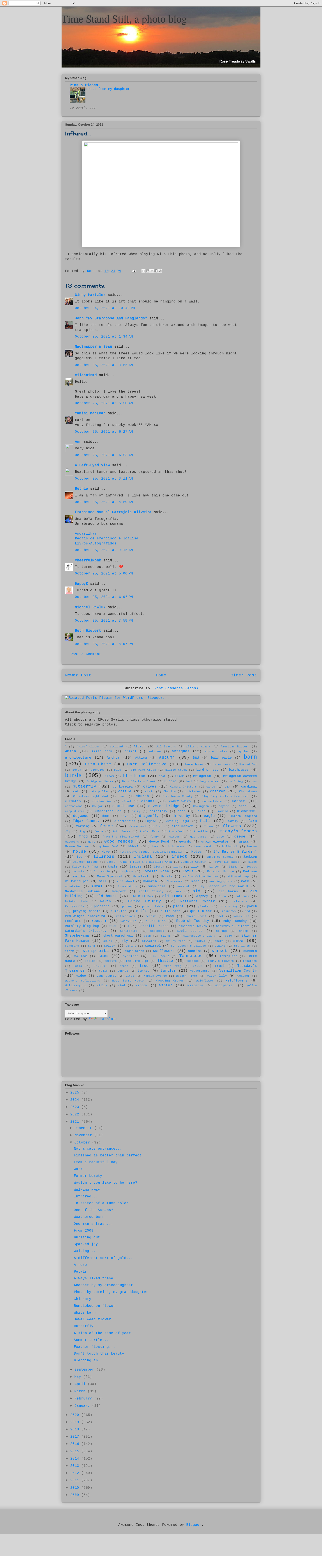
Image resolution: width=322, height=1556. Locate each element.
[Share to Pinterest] (160, 271)
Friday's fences (237, 831)
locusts (78, 871)
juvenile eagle (227, 862)
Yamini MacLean (90, 413)
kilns (252, 862)
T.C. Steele (159, 956)
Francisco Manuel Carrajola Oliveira (113, 512)
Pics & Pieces (84, 85)
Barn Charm (98, 764)
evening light (178, 821)
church (142, 796)
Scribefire (129, 931)
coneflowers (180, 801)
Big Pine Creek (143, 770)
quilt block (201, 911)
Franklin (201, 831)
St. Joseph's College (188, 946)
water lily (217, 976)
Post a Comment (86, 654)
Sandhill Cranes (153, 926)
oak (178, 891)
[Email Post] (134, 271)
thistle (165, 961)
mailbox (80, 876)
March (81, 1391)
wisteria (195, 985)
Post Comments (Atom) (176, 688)
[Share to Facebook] (156, 271)
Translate (108, 1019)
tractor (100, 966)
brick (179, 776)
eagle (209, 816)
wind (121, 985)
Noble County (151, 891)
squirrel (153, 946)
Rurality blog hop (82, 926)
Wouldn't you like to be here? (105, 1183)
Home (161, 675)
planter (204, 906)
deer (182, 811)
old (196, 891)
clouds (147, 801)
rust (113, 926)
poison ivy (229, 906)
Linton (214, 866)
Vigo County (106, 976)
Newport (119, 891)
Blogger (194, 1525)
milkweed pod (77, 881)
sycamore (130, 956)
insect (179, 856)
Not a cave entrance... (98, 1149)
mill (103, 881)
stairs (220, 946)
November (84, 1135)
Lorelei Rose (156, 871)
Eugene (150, 821)
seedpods (157, 931)
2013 (75, 1466)
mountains (73, 886)
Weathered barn (89, 1217)
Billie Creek (176, 770)
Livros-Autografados (96, 544)
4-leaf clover (88, 746)
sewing (221, 931)
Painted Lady (76, 901)
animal (130, 751)
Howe (106, 852)
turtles (168, 971)
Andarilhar (86, 534)
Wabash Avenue (155, 976)
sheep (243, 931)
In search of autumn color (101, 1203)
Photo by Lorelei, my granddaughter (111, 1292)
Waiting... (85, 1251)
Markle (167, 876)
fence (106, 826)
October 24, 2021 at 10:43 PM (105, 308)
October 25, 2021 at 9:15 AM (104, 550)
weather (243, 976)
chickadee (193, 791)
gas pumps (198, 836)
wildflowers (236, 980)
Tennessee (191, 955)
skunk (107, 941)
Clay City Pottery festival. (226, 796)
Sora (91, 946)
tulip (103, 971)
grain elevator (215, 841)
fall (205, 820)
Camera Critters (183, 786)
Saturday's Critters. (85, 931)
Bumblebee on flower (94, 1306)
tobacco (192, 961)
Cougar (97, 806)
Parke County (144, 901)
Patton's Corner (197, 901)
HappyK (81, 584)
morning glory (220, 881)
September (85, 1370)
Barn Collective (146, 764)
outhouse (242, 896)
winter (165, 985)
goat (91, 841)
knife (113, 866)
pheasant (102, 906)
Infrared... (86, 1197)
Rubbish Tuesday (192, 921)
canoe (210, 786)
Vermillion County (238, 971)
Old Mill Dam (142, 896)
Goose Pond (159, 841)
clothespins (102, 801)
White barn (85, 1313)
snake (219, 941)
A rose (80, 1265)
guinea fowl (109, 846)
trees (198, 966)
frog (83, 837)
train (124, 966)
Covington (201, 806)
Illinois (103, 856)
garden (174, 836)
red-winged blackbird (85, 916)
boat (162, 776)
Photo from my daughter (108, 89)
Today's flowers (221, 961)
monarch (150, 881)
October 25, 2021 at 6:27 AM (104, 432)
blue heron (134, 776)
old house (107, 896)
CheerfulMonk (88, 560)
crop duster (75, 811)
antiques (180, 751)
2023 (75, 1107)
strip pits (96, 950)
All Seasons (166, 746)
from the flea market (121, 836)
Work (78, 1169)
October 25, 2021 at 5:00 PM (104, 574)
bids (117, 770)
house (79, 851)
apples (243, 751)
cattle (124, 791)
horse (252, 846)
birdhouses (239, 770)
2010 (75, 1488)
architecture (78, 758)
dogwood (80, 816)
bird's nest (207, 770)
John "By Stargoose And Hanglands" (111, 318)
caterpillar (99, 791)
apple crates (216, 751)
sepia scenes (189, 931)
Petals (80, 1272)
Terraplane (228, 956)
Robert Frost (196, 916)
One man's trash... (93, 1224)
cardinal (249, 786)
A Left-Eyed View (92, 465)
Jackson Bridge (85, 862)
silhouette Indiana (199, 935)
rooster (99, 921)
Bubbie (170, 781)
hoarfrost (203, 846)
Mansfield (141, 876)
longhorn (126, 871)
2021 (75, 1122)
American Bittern (235, 746)
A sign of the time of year (102, 1333)
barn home (194, 764)
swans (102, 956)
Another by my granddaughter (103, 1285)
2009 (75, 1495)
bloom (109, 776)
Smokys (200, 941)
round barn (156, 921)
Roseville (128, 921)
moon (195, 881)
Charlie (169, 791)
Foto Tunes (121, 831)
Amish (70, 751)
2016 (75, 1444)
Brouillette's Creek (139, 781)
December (84, 1128)
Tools (77, 966)
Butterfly (84, 1326)
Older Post (244, 675)
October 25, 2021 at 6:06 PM (104, 597)
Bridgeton (202, 776)
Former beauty (88, 1176)
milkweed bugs (238, 876)
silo (228, 935)
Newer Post (78, 675)
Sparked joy (86, 1244)
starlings (242, 946)
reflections (125, 916)
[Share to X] (152, 271)
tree (144, 966)
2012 (75, 1473)
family (233, 821)
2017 (75, 1437)
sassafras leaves (193, 926)
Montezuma (175, 881)
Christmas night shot (91, 796)
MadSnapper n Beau (93, 347)
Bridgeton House (100, 781)
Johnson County (193, 862)
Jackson (250, 857)
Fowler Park (149, 831)
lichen (159, 866)
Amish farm (102, 751)
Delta (201, 811)
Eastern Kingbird (243, 816)
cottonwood (74, 806)
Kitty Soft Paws (85, 866)
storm (69, 951)
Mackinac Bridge (220, 871)
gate (220, 836)
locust (251, 866)
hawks (133, 846)
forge (98, 831)
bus (254, 781)
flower (208, 826)
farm (252, 821)
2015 (75, 1451)
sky (125, 941)
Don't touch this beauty (99, 1354)
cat (76, 791)
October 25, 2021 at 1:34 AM (104, 337)
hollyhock (230, 846)
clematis (73, 801)
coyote (224, 806)
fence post (138, 826)
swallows (81, 956)
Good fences (118, 841)
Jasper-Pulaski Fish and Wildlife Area (139, 862)
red (247, 911)
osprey (202, 896)
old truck (172, 896)
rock (220, 916)
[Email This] (143, 271)
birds (73, 775)
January (83, 1406)
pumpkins (118, 911)
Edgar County (86, 821)
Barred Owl (248, 764)
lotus (188, 871)
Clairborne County (178, 796)
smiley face (175, 941)
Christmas (248, 791)
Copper (238, 801)
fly (67, 831)
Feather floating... (94, 1347)
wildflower (205, 980)
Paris (105, 901)
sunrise (195, 951)
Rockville (241, 916)
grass (244, 841)
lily (195, 866)
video (81, 976)
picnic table (153, 906)
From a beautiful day (96, 1162)
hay (155, 846)
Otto (222, 896)
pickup (127, 906)
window (141, 985)
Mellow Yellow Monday (200, 876)
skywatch (149, 941)
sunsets (250, 951)
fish (159, 826)
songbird (72, 946)
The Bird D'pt (137, 961)
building (236, 781)
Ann (78, 442)
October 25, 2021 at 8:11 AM (104, 479)
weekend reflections (82, 980)
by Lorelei (123, 786)
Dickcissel (247, 811)
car (228, 786)
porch (252, 906)
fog (82, 831)
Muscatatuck (127, 886)
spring (131, 946)
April (81, 1384)
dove (125, 816)
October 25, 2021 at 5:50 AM (104, 403)
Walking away (87, 1190)
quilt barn (170, 911)
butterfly (84, 786)
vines (130, 976)
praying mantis (87, 911)
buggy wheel (210, 781)
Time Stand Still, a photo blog (124, 18)
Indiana (143, 856)
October (83, 1143)
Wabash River (186, 976)
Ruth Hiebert (88, 631)
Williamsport (75, 985)
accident (117, 746)
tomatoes (250, 961)
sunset (219, 950)
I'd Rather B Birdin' (235, 852)
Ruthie (81, 489)
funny (154, 836)
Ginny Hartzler (90, 295)
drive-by (181, 816)
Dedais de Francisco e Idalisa (106, 539)
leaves (136, 866)
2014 (75, 1459)
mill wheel (125, 881)
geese (239, 837)
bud (189, 781)
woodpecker (225, 985)
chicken (217, 791)
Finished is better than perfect (108, 1156)
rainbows (229, 911)
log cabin (102, 871)
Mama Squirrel (110, 876)
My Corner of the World (224, 886)
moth (245, 881)
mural (97, 886)
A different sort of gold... (103, 1258)
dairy (136, 811)
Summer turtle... (91, 1340)
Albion (139, 746)
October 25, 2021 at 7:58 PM (104, 621)
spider (110, 946)
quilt (141, 911)
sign (147, 935)
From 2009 (84, 1231)
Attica (141, 757)
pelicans (239, 901)
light (177, 866)
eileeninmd (86, 375)
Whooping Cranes (170, 980)
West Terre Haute (128, 980)
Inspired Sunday (220, 857)
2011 (75, 1480)
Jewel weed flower (92, 1319)
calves (149, 787)
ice (79, 857)
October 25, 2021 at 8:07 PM (104, 644)
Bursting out (87, 1237)
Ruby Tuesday (235, 921)
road (170, 916)
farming (83, 826)
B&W (196, 757)
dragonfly (149, 816)
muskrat (183, 886)
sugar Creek (134, 951)
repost (150, 916)
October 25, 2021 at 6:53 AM (104, 455)
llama (233, 866)
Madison (250, 871)
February (84, 1399)
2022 (75, 1115)
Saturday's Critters (233, 926)
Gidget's (72, 841)
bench (77, 770)
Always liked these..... (99, 1278)
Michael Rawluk (90, 607)
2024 (75, 1100)
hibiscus (176, 846)
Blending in (86, 1360)
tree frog (172, 966)
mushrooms (157, 886)
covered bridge (163, 806)
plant (178, 906)
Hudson (197, 852)
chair (149, 791)
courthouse (123, 806)
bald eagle (221, 757)
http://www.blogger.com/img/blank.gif (151, 852)
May (78, 1377)
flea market (182, 826)
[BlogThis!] (147, 271)
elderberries (124, 821)
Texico (90, 961)
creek (244, 806)
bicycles (98, 770)
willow (102, 985)
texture (110, 961)
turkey (144, 971)
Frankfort (176, 831)
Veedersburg (199, 971)
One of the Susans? (93, 1210)
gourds (185, 841)
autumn (167, 757)
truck (220, 966)
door (106, 816)
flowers (232, 826)
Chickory (82, 1299)
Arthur (113, 758)
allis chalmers (198, 746)
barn (250, 757)
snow (238, 940)
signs (166, 935)
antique (155, 751)
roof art (73, 921)
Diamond (222, 811)
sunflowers (164, 951)
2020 (75, 1415)
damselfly (158, 811)
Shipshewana (77, 936)
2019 (75, 1422)
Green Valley (77, 846)
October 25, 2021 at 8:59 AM (104, 502)
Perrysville (74, 906)
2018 (75, 1430)
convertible (212, 801)
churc (122, 796)
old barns (228, 891)
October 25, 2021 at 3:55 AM (104, 365)
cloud (126, 801)
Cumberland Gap (108, 811)
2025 (75, 1093)
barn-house (221, 764)
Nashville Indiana (82, 891)
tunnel (123, 971)
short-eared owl (118, 935)
